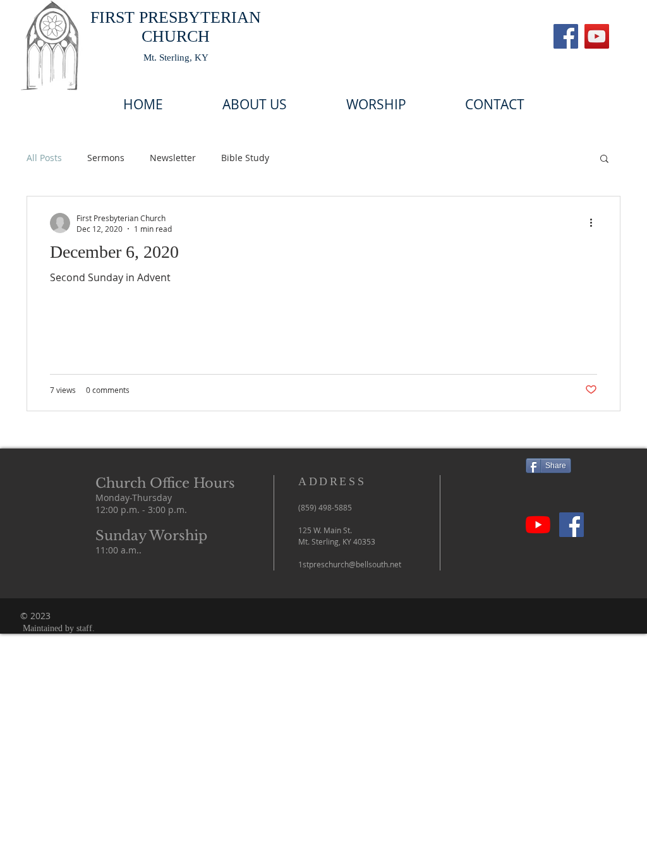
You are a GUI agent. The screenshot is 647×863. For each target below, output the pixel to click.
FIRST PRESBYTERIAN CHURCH (175, 26)
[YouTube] (596, 36)
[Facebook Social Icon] (571, 524)
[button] (604, 159)
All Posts (44, 158)
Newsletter (173, 158)
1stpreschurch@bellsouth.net (349, 564)
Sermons (105, 158)
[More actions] (595, 223)
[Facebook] (565, 36)
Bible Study (245, 158)
